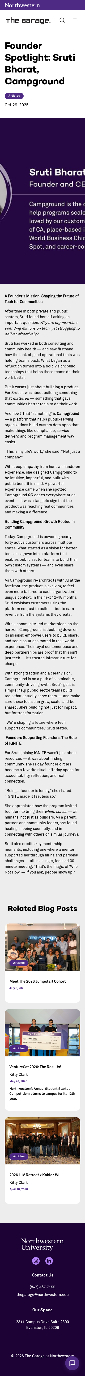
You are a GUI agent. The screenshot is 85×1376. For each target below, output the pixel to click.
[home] (28, 20)
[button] (75, 20)
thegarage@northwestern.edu (43, 1295)
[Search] (62, 20)
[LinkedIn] (49, 1261)
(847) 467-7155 (42, 1287)
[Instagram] (36, 1261)
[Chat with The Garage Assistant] (72, 1363)
